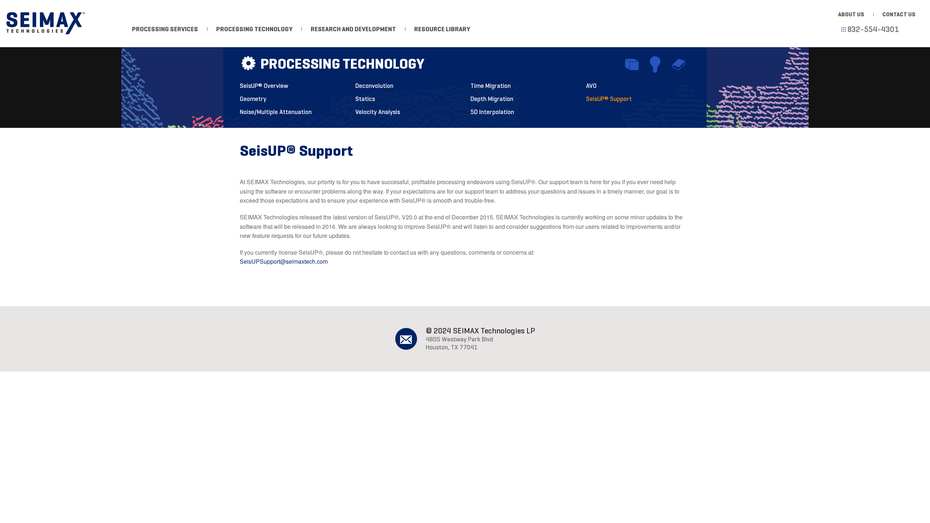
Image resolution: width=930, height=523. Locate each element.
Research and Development (353, 29)
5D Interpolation (492, 112)
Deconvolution (374, 85)
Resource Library (442, 29)
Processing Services (165, 29)
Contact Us (898, 14)
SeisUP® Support (609, 99)
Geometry (253, 99)
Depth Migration (491, 99)
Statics (365, 99)
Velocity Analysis (377, 112)
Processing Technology (254, 29)
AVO (591, 85)
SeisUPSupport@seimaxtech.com (284, 261)
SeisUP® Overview (264, 85)
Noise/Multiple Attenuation (276, 112)
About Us (851, 14)
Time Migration (490, 85)
